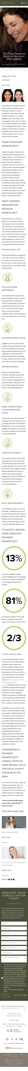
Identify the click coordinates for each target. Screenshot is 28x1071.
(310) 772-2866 (20, 995)
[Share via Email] (13, 879)
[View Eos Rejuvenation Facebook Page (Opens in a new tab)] (12, 1040)
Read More (5, 842)
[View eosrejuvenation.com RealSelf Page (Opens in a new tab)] (21, 1040)
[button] (22, 3)
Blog (6, 64)
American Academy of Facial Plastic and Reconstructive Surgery (13, 682)
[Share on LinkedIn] (11, 879)
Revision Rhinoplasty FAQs (10, 832)
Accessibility (16, 1054)
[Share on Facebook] (9, 879)
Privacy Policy (9, 1054)
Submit (5, 995)
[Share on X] (6, 879)
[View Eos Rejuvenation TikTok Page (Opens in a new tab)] (16, 1040)
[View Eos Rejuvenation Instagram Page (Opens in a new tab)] (7, 1040)
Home (3, 64)
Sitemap (4, 1054)
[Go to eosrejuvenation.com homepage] (7, 3)
